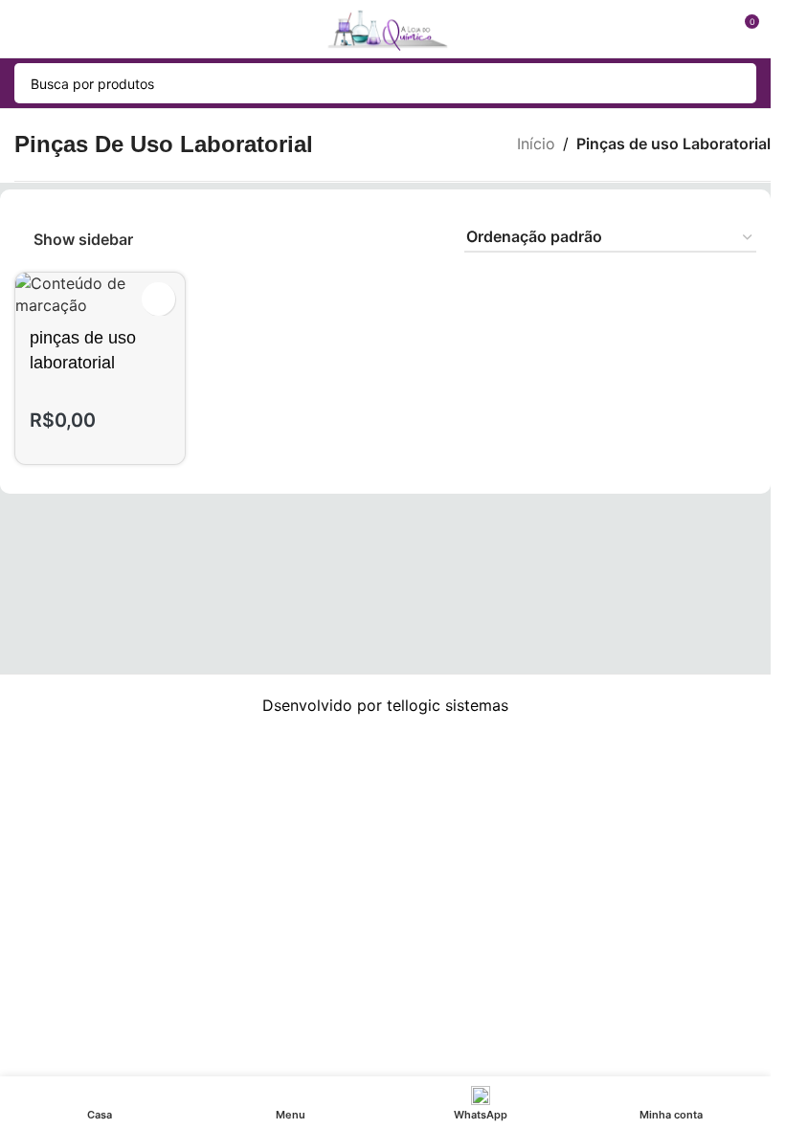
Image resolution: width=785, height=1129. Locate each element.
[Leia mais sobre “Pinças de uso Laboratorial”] (158, 299)
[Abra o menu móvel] (22, 29)
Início (536, 143)
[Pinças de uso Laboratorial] (100, 294)
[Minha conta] (708, 29)
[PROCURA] (736, 83)
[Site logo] (385, 26)
